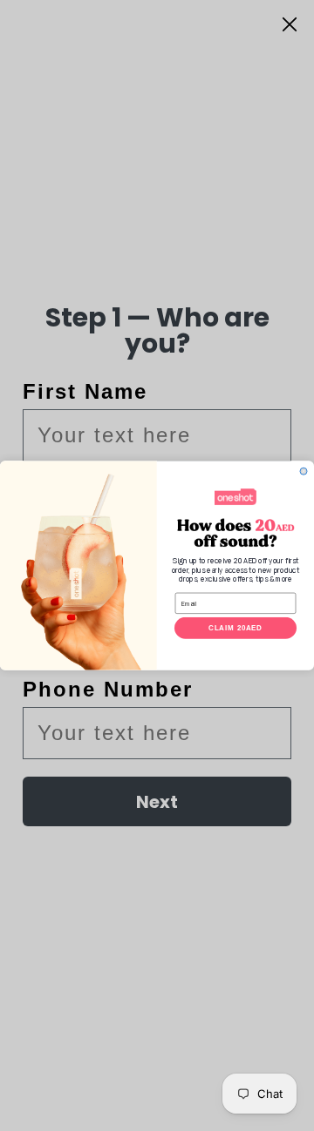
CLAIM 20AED (235, 628)
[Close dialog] (303, 471)
